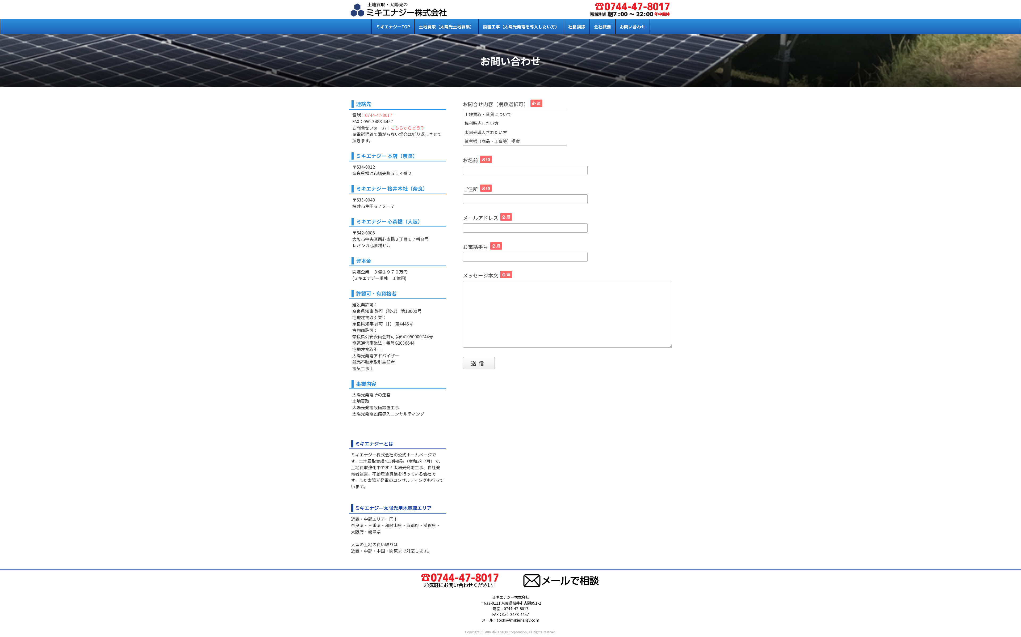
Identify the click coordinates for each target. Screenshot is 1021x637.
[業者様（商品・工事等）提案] (515, 141)
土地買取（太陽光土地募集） (446, 26)
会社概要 (602, 26)
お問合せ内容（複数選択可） (502, 104)
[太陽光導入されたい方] (515, 132)
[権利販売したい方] (515, 123)
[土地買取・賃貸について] (515, 114)
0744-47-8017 (378, 115)
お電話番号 (481, 246)
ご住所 (476, 189)
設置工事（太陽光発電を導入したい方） (521, 26)
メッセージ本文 (486, 275)
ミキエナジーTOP (393, 26)
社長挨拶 (576, 26)
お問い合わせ (632, 26)
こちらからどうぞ (408, 128)
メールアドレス (486, 217)
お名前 (476, 160)
